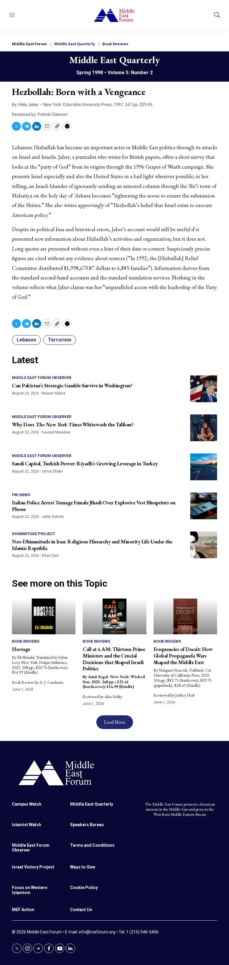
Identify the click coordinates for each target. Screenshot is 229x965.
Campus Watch (26, 804)
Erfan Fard (50, 556)
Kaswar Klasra (53, 393)
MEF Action (23, 909)
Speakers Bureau (87, 824)
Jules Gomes (53, 517)
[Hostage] (43, 616)
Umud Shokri (52, 471)
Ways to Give (82, 867)
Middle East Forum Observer (41, 377)
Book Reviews (115, 44)
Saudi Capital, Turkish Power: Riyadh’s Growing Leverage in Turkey (85, 463)
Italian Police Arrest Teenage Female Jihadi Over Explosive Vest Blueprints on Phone (94, 505)
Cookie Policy (84, 887)
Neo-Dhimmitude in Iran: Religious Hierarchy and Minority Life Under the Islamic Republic (92, 544)
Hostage (21, 649)
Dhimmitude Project (33, 534)
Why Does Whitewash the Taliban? (72, 424)
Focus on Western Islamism (29, 890)
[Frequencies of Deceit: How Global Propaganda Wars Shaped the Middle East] (185, 616)
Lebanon (26, 340)
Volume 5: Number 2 (130, 72)
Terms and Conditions (92, 845)
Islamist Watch (26, 824)
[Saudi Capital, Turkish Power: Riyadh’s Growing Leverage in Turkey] (203, 466)
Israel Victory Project (33, 867)
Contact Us (81, 909)
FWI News (21, 494)
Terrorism (59, 340)
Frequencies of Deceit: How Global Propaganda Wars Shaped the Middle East (183, 655)
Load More (114, 722)
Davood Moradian (56, 432)
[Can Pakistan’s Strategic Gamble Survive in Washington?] (203, 388)
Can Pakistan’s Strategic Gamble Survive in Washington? (72, 385)
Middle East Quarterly (74, 44)
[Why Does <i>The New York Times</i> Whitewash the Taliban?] (203, 427)
